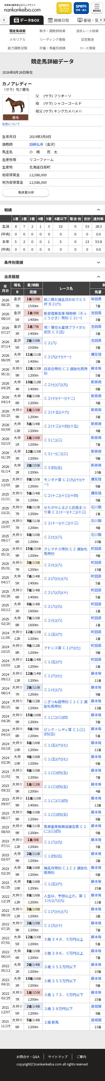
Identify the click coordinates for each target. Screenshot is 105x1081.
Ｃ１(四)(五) (53, 856)
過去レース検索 (87, 30)
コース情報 (87, 48)
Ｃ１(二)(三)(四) (56, 717)
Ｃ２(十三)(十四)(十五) (61, 426)
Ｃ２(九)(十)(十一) (57, 357)
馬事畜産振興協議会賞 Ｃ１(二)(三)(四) (65, 829)
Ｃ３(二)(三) (53, 440)
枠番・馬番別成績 (52, 48)
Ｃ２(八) (50, 343)
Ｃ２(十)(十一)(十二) (59, 398)
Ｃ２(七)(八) (53, 537)
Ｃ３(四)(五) (53, 468)
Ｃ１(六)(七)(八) (56, 911)
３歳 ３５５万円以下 (60, 981)
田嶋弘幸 (36, 144)
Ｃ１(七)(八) (53, 690)
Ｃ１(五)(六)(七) (56, 745)
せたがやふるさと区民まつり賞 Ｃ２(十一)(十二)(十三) (65, 510)
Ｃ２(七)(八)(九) (56, 384)
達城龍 (96, 1006)
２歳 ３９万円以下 (58, 1009)
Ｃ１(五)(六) (53, 634)
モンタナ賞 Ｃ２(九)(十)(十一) (64, 482)
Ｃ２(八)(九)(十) (56, 592)
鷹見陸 (96, 354)
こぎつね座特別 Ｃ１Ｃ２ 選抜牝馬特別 (66, 704)
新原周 (96, 382)
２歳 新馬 (51, 1022)
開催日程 (61, 20)
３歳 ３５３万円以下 (60, 967)
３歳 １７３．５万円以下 (63, 995)
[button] (4, 20)
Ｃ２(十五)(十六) (56, 412)
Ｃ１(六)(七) (53, 676)
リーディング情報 (52, 39)
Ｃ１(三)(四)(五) (56, 773)
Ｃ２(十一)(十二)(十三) (61, 523)
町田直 (96, 548)
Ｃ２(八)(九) (53, 606)
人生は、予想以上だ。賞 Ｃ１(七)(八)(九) (65, 898)
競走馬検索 (17, 30)
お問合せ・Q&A (27, 1056)
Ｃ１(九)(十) (53, 925)
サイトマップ (58, 1056)
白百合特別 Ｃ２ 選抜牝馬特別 (66, 371)
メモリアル (17, 39)
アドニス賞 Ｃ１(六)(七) (62, 648)
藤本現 (96, 368)
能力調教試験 (17, 48)
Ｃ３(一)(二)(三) (56, 454)
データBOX (29, 20)
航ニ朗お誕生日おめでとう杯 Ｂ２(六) (65, 301)
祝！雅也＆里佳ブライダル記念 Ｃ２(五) (65, 329)
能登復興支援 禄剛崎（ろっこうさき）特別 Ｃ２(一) (65, 315)
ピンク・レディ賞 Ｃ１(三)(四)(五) (64, 732)
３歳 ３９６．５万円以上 (63, 953)
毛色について (11, 124)
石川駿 (96, 507)
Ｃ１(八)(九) (53, 842)
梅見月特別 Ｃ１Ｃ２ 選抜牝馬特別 (66, 870)
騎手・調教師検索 (52, 30)
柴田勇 (96, 299)
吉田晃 (96, 313)
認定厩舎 (87, 39)
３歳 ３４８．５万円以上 (63, 939)
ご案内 (81, 1056)
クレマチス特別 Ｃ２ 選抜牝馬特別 (66, 551)
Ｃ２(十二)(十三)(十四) (61, 495)
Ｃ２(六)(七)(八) (56, 578)
